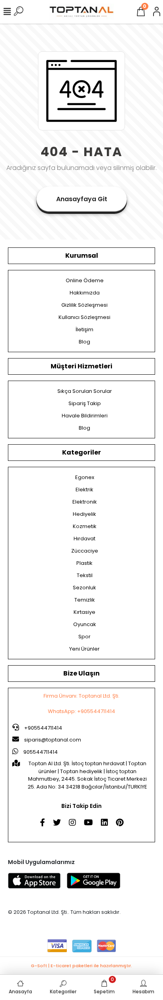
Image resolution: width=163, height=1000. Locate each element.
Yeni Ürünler (84, 649)
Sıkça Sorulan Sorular (84, 391)
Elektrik (84, 489)
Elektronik (84, 502)
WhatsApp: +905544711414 (81, 711)
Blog (84, 341)
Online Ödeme (85, 280)
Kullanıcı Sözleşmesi (84, 317)
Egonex (84, 477)
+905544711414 (42, 728)
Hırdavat (84, 538)
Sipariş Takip (84, 403)
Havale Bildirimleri (85, 415)
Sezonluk (84, 587)
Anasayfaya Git (81, 199)
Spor (84, 636)
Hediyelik (84, 514)
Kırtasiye (84, 612)
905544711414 (40, 752)
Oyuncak (84, 624)
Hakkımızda (85, 292)
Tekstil (85, 575)
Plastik (84, 563)
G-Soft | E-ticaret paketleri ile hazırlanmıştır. (81, 965)
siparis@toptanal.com (52, 739)
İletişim (84, 329)
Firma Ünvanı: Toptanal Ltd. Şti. (81, 696)
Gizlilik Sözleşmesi (84, 305)
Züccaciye (84, 551)
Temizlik (84, 600)
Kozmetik (85, 526)
